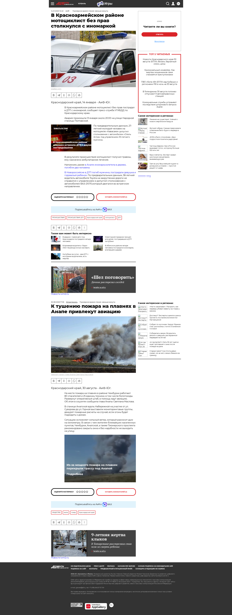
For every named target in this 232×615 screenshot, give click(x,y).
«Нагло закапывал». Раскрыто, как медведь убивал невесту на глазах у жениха (165, 309)
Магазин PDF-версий (126, 566)
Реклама (111, 566)
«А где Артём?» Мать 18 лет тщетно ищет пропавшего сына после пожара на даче (164, 344)
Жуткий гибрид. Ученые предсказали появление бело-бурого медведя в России (165, 130)
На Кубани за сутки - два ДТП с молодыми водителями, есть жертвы (75, 256)
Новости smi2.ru (60, 294)
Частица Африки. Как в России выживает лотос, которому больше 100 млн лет (164, 148)
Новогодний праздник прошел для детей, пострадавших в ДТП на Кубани (118, 239)
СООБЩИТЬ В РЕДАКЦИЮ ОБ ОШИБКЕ (150, 569)
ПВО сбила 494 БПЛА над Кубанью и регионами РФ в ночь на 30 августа (159, 83)
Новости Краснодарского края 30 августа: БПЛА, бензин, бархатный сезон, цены (159, 61)
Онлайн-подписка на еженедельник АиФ (155, 566)
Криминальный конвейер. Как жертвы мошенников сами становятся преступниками (159, 72)
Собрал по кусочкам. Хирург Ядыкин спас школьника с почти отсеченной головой (165, 326)
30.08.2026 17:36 (57, 302)
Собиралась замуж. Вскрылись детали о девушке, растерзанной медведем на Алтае (163, 335)
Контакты (93, 569)
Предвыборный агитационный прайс (116, 569)
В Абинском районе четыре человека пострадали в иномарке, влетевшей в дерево (119, 248)
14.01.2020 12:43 (57, 11)
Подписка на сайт (78, 569)
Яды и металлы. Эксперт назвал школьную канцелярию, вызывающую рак (163, 157)
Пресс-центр (99, 566)
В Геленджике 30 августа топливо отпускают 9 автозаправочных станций (159, 93)
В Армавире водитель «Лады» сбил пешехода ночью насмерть (76, 247)
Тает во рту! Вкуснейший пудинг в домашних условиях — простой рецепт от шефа (164, 166)
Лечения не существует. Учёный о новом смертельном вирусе (164, 120)
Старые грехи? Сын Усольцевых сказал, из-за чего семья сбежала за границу (165, 353)
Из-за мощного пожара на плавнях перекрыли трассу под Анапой (92, 466)
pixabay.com (56, 89)
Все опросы (159, 41)
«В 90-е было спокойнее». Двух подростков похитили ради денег (164, 138)
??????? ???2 (144, 176)
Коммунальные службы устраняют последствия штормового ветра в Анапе (159, 104)
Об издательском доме (81, 566)
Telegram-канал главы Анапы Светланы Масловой (72, 375)
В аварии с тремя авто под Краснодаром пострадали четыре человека (77, 239)
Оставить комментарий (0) (116, 197)
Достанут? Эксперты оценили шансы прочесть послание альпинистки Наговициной (165, 317)
